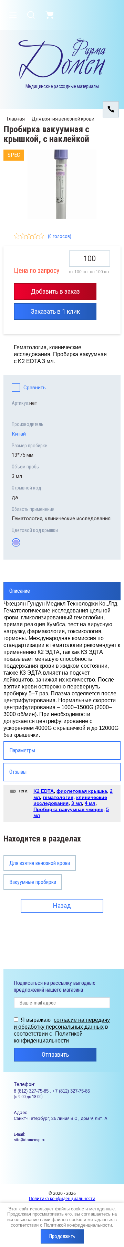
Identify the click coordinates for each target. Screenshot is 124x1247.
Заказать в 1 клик (55, 311)
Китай (19, 434)
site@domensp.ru (29, 1139)
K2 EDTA (43, 791)
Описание (19, 591)
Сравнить (34, 387)
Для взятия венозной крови (63, 119)
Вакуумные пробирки (32, 882)
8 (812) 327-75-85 (32, 1091)
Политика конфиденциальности (62, 1198)
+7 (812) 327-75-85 (71, 1091)
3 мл (76, 803)
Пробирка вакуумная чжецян (68, 809)
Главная (16, 119)
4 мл (90, 803)
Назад (62, 905)
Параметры (22, 750)
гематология (58, 797)
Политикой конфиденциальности (78, 1225)
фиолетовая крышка (81, 791)
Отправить (55, 1054)
